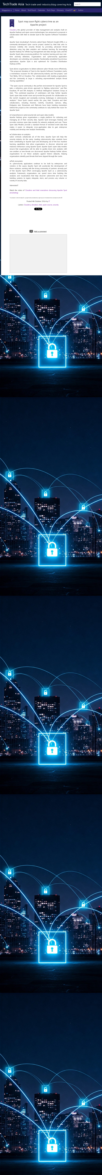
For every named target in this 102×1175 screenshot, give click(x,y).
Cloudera (13, 30)
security (56, 205)
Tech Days (51, 10)
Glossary (60, 10)
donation (34, 205)
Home (17, 10)
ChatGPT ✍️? (70, 10)
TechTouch (32, 10)
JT (49, 201)
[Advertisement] (80, 58)
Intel (40, 205)
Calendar (41, 10)
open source (47, 205)
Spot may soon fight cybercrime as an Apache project (38, 23)
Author (80, 10)
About (23, 10)
